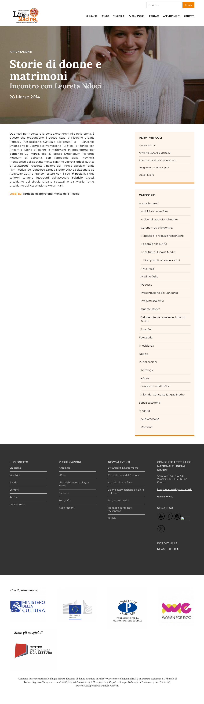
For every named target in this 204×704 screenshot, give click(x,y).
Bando (105, 16)
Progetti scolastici (152, 301)
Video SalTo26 (147, 145)
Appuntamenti (171, 16)
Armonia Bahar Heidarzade (155, 152)
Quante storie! (150, 309)
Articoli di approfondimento (159, 219)
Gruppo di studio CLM (155, 386)
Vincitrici (119, 16)
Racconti (147, 427)
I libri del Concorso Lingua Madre (163, 394)
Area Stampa (17, 504)
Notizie (143, 354)
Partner (14, 497)
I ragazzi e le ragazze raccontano (162, 235)
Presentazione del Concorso (159, 293)
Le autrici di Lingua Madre (158, 252)
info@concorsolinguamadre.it (174, 489)
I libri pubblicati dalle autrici (161, 260)
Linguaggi (148, 268)
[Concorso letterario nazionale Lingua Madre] (25, 23)
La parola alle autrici (154, 244)
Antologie (147, 370)
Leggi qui (16, 193)
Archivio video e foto (154, 211)
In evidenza (146, 345)
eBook (145, 378)
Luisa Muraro (146, 174)
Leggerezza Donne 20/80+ (154, 167)
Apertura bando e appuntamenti (158, 160)
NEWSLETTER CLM (168, 549)
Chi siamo (91, 16)
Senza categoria (149, 402)
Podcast (154, 16)
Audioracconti (150, 419)
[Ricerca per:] (164, 5)
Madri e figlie (149, 276)
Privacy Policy (165, 496)
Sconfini (146, 329)
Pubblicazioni (136, 16)
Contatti (189, 16)
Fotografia (146, 337)
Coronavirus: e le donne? (157, 227)
